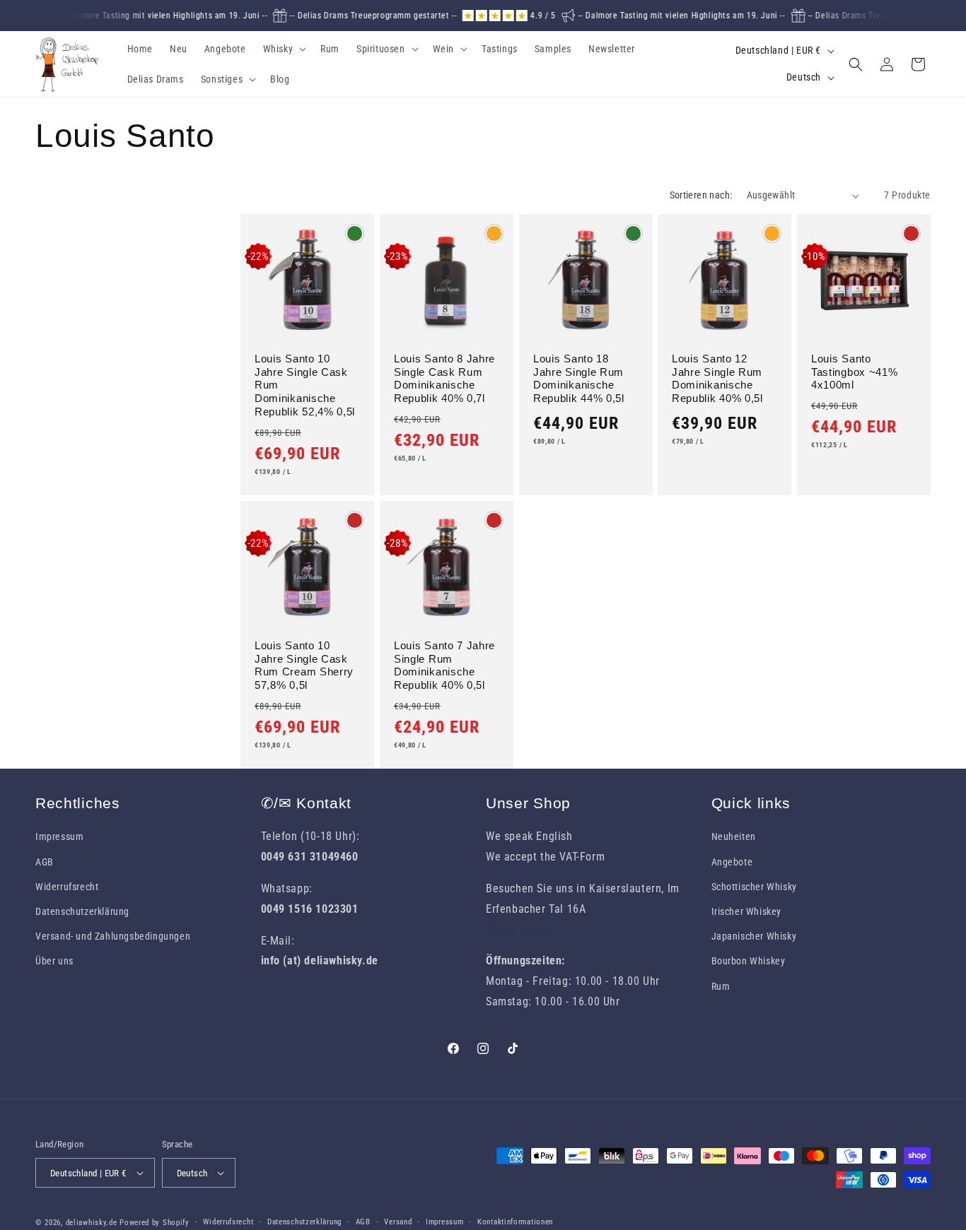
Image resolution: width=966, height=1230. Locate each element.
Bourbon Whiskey (748, 960)
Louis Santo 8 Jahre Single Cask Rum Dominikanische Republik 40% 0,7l (444, 379)
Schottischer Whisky (754, 886)
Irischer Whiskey (746, 911)
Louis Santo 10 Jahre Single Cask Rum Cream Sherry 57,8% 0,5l (304, 665)
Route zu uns (518, 929)
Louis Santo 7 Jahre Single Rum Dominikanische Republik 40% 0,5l (444, 665)
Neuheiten (733, 836)
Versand (398, 1221)
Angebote (732, 862)
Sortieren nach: (701, 195)
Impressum (59, 836)
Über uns (54, 960)
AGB (44, 862)
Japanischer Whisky (754, 936)
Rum (721, 986)
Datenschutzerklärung (82, 911)
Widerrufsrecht (66, 886)
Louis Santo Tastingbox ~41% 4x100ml (854, 372)
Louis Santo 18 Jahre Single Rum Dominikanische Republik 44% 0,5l (578, 379)
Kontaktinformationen (515, 1221)
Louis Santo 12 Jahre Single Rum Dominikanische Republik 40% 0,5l (717, 379)
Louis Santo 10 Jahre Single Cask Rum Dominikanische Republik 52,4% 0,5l (305, 385)
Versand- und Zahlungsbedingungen (112, 936)
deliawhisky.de (91, 1222)
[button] (284, 49)
